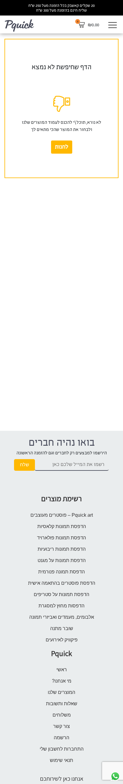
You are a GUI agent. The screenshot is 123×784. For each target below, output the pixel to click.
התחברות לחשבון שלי (62, 748)
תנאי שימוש (61, 760)
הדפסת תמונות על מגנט (62, 560)
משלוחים (62, 714)
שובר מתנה (61, 628)
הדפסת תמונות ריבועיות (62, 549)
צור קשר (61, 726)
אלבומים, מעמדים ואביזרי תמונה (61, 617)
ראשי (61, 669)
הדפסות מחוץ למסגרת (61, 605)
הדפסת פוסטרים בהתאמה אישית (61, 583)
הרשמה (61, 737)
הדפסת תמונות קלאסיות (61, 526)
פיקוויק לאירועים (62, 639)
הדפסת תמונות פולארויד (61, 537)
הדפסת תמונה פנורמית (61, 571)
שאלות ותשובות (61, 703)
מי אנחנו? (61, 680)
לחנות (61, 147)
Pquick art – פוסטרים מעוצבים (61, 515)
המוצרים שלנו (61, 692)
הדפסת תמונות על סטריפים (61, 594)
